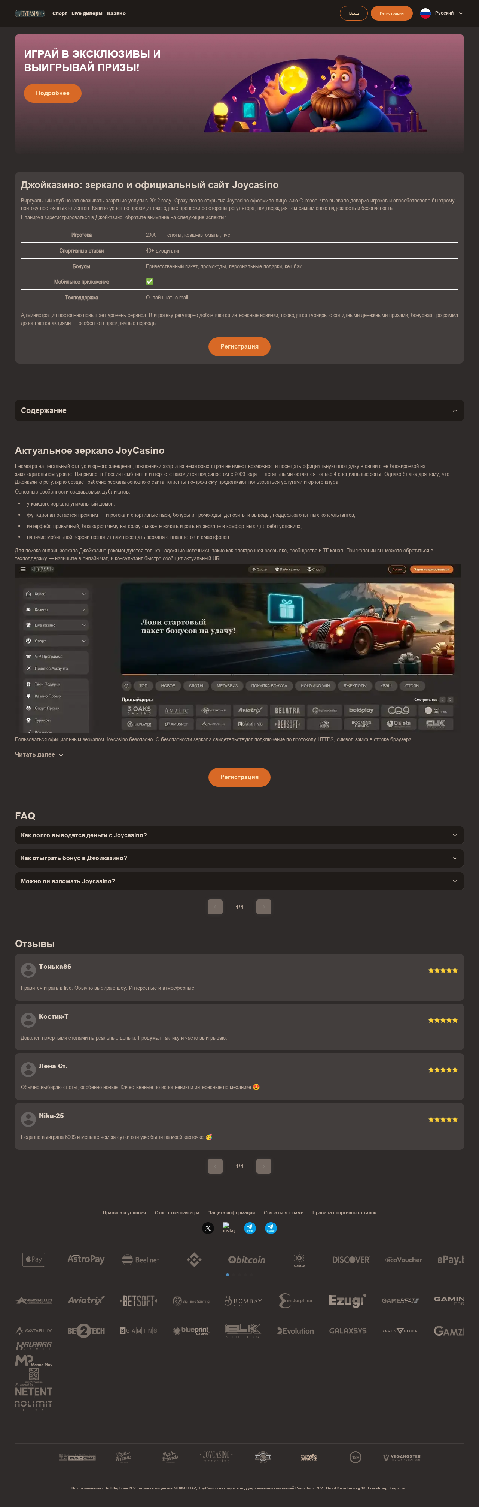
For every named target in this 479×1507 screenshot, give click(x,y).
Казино (116, 13)
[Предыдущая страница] (215, 906)
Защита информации (231, 1212)
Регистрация (392, 13)
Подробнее (53, 93)
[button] (227, 1274)
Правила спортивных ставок (344, 1212)
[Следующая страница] (263, 906)
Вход (354, 13)
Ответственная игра (177, 1212)
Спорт (59, 13)
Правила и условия (124, 1212)
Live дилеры (87, 13)
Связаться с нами (283, 1212)
